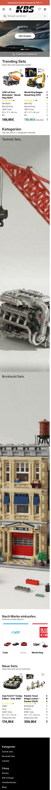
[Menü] (5, 9)
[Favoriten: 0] (39, 9)
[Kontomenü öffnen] (10, 9)
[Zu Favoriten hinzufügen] (21, 70)
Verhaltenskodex (9, 782)
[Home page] (24, 9)
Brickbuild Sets (8, 756)
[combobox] (25, 16)
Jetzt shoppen (24, 36)
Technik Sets (7, 751)
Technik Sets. (11, 139)
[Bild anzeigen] (22, 49)
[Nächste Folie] (44, 78)
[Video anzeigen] (26, 49)
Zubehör (5, 761)
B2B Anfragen (8, 778)
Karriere (5, 773)
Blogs (4, 787)
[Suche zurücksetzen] (45, 16)
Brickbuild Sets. (13, 376)
